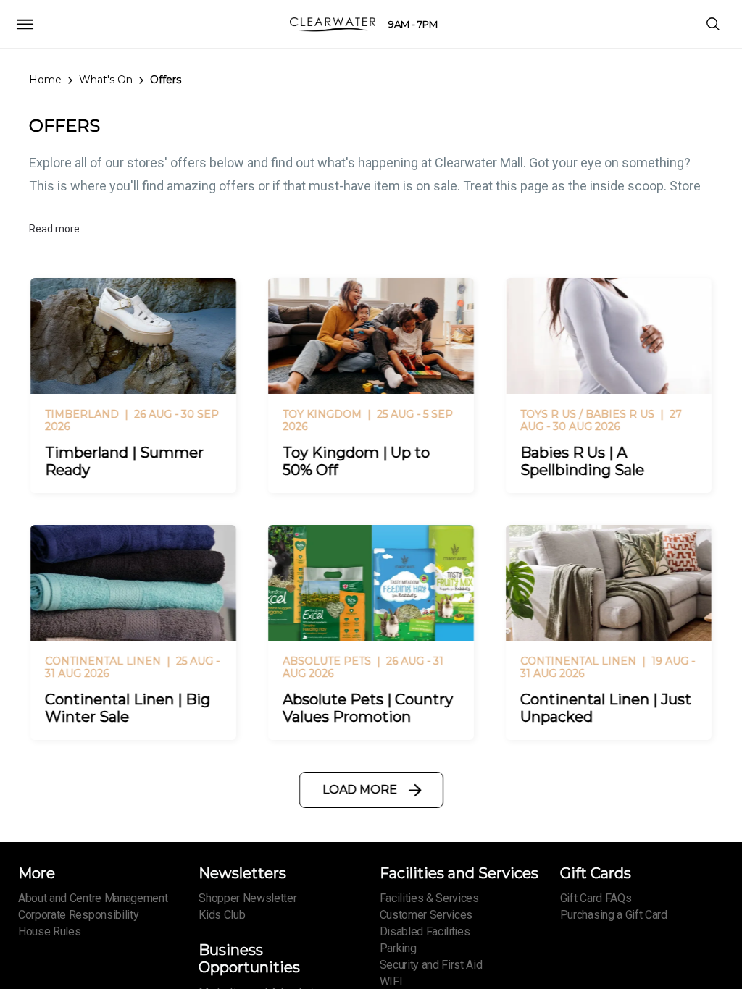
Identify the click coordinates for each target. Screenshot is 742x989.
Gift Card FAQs (596, 898)
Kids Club (222, 915)
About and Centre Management (92, 898)
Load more (360, 789)
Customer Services (426, 915)
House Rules (49, 931)
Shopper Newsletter (247, 898)
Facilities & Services (429, 898)
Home (45, 79)
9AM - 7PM (413, 24)
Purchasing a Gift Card (613, 915)
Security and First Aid (431, 965)
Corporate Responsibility (78, 915)
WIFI (391, 981)
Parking (398, 948)
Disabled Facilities (425, 931)
